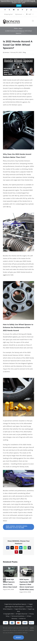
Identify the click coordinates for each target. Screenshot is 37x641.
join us (28, 515)
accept (18, 637)
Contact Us (22, 618)
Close (18, 5)
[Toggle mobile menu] (33, 21)
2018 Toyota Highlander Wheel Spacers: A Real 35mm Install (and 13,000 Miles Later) (27, 584)
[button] (4, 579)
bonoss (7, 52)
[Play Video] (18, 67)
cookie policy (32, 629)
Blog (24, 52)
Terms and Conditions (17, 616)
